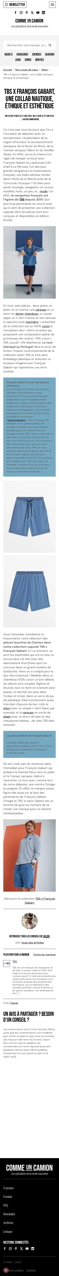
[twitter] (32, 12)
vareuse (41, 310)
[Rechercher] (50, 45)
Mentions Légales (13, 1270)
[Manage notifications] (6, 1270)
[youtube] (37, 12)
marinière (32, 322)
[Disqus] (29, 1110)
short (6, 708)
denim (19, 314)
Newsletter (17, 4)
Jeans (18, 59)
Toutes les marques (44, 954)
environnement (17, 420)
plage (7, 717)
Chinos (28, 59)
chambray (31, 314)
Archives (8, 1222)
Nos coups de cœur (26, 69)
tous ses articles (32, 943)
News (44, 69)
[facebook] (15, 12)
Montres (39, 59)
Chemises (36, 54)
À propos (8, 1188)
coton (46, 326)
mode (44, 191)
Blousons (49, 54)
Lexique (7, 1231)
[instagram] (21, 12)
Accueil (7, 69)
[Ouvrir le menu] (52, 4)
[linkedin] (43, 12)
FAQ (5, 1205)
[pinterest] (26, 12)
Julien (46, 936)
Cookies (31, 1270)
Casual (14, 1003)
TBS (22, 199)
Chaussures (22, 54)
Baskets (9, 54)
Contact (7, 1196)
